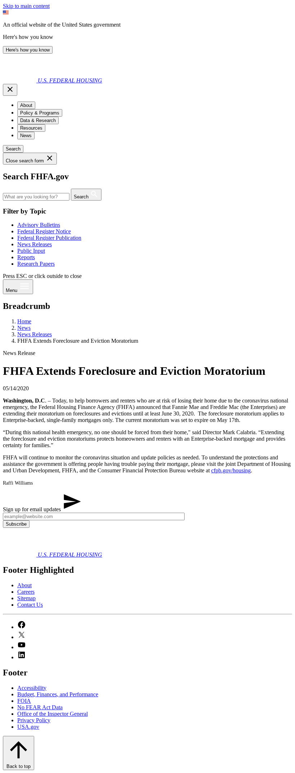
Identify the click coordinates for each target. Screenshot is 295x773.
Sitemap (26, 598)
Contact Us (30, 605)
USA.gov (28, 727)
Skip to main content (26, 6)
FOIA (24, 701)
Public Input (31, 251)
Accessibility (31, 688)
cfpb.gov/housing (231, 470)
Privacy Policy (33, 720)
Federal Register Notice (44, 231)
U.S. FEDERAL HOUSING (70, 80)
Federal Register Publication (49, 238)
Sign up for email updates (32, 509)
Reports (26, 257)
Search (13, 149)
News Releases (34, 244)
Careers (26, 592)
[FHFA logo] (20, 80)
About (24, 585)
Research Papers (36, 264)
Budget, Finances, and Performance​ (57, 694)
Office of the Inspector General (52, 714)
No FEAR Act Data (40, 707)
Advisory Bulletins (38, 225)
